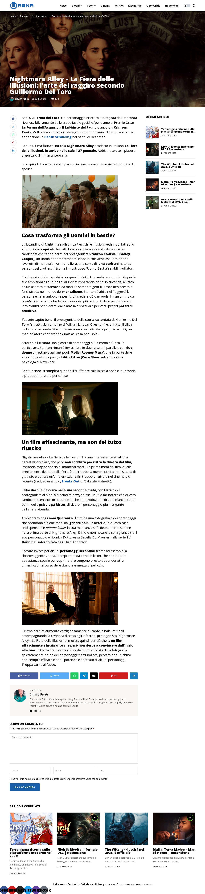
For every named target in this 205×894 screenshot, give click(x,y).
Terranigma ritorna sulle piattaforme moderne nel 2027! (178, 131)
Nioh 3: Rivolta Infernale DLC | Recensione (177, 148)
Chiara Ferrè (22, 99)
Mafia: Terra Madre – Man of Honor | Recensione (178, 183)
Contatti (72, 884)
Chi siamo (59, 884)
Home (13, 16)
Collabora (87, 884)
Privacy (100, 884)
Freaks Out (71, 481)
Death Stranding (57, 137)
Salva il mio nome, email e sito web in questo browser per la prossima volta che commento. (60, 779)
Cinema (24, 16)
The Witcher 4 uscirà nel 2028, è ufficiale (177, 165)
